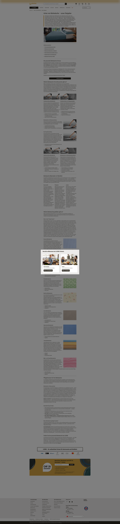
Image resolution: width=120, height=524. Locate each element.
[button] (51, 263)
